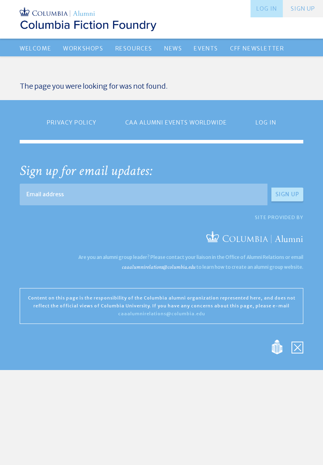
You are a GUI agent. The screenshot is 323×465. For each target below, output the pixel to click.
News (173, 48)
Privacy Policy (72, 122)
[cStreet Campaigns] (297, 346)
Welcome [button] (35, 48)
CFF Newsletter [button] (257, 48)
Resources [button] (133, 48)
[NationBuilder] (281, 346)
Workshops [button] (83, 48)
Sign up (303, 8)
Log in (266, 8)
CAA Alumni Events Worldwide (176, 122)
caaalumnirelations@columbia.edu (158, 267)
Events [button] (206, 48)
